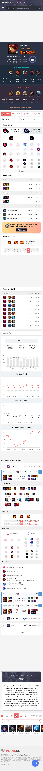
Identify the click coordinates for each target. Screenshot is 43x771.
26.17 (35, 119)
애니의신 (13, 625)
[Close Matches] (39, 466)
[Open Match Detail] (40, 594)
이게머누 (13, 466)
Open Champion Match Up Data (20, 107)
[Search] (39, 8)
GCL (25, 2)
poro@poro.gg (25, 755)
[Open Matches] (39, 619)
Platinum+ (8, 119)
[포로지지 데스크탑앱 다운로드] (21, 230)
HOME (12, 2)
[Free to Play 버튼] (39, 716)
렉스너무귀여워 (15, 618)
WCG (19, 2)
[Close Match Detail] (40, 472)
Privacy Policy (5, 764)
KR (23, 119)
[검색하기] (39, 721)
